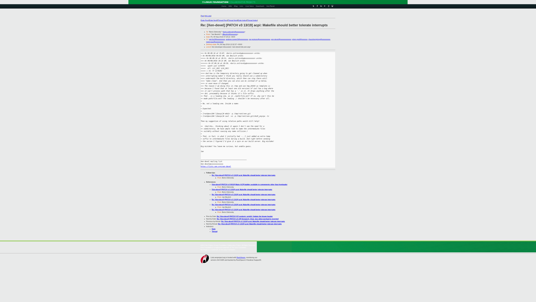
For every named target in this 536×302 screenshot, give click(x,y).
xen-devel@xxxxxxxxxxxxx (281, 39)
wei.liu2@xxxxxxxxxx (217, 39)
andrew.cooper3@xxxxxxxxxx (237, 39)
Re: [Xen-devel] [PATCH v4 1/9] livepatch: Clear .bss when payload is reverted (247, 219)
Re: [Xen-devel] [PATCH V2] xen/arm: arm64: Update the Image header (245, 216)
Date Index (242, 20)
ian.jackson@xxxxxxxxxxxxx (259, 39)
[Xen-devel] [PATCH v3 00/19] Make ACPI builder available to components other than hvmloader (249, 185)
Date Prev (205, 20)
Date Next (213, 20)
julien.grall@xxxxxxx (300, 39)
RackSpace (241, 258)
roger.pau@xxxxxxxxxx (214, 42)
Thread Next (232, 20)
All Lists (208, 16)
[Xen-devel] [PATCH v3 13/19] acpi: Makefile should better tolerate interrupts (242, 190)
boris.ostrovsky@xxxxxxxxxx (233, 32)
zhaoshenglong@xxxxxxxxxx (319, 39)
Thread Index (252, 20)
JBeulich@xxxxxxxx (229, 34)
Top (202, 16)
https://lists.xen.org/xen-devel (216, 166)
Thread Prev (222, 20)
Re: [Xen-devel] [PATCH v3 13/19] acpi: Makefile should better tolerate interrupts (243, 175)
